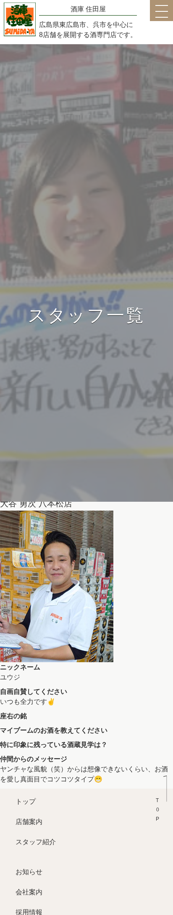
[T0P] (161, 795)
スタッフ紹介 (36, 841)
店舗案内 (29, 821)
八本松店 (55, 503)
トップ (26, 801)
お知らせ (29, 871)
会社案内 (29, 892)
